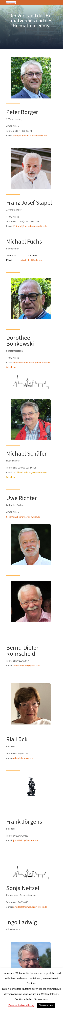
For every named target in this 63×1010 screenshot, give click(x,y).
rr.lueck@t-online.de (23, 758)
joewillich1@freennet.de (25, 840)
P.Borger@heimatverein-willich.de (30, 135)
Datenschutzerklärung (21, 1005)
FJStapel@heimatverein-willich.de (30, 226)
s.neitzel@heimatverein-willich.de (30, 906)
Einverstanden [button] (46, 1005)
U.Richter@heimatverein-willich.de (23, 516)
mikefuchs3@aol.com (31, 260)
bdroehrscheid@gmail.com (26, 665)
